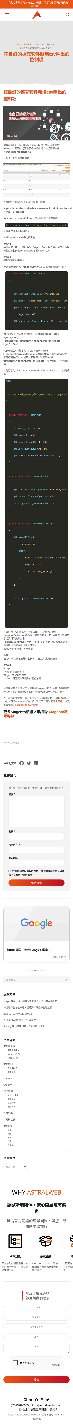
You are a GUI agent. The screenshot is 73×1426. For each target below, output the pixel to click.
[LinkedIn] (26, 1399)
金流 (10, 1130)
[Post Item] (36, 925)
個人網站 (13, 857)
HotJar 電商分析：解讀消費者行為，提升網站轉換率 (30, 1001)
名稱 (11, 831)
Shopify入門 (13, 1057)
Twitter (28, 763)
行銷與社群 (9, 1119)
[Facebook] (37, 1399)
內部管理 (12, 1145)
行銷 (10, 1141)
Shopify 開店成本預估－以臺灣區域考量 (23, 1026)
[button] (29, 970)
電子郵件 (14, 844)
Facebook (21, 763)
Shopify (7, 1084)
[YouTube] (31, 1399)
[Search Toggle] (68, 15)
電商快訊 (8, 1064)
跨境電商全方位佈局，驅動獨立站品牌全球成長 (27, 1007)
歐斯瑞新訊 (12, 1068)
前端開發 (12, 1099)
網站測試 (12, 1106)
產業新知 (12, 1072)
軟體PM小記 (13, 1095)
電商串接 (8, 1126)
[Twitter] (47, 1399)
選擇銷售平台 (14, 1050)
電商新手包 (9, 1046)
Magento (7, 743)
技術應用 (15, 743)
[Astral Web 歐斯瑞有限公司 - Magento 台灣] (36, 15)
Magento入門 (14, 1054)
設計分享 (8, 1113)
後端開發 (12, 1102)
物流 (10, 1133)
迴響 (11, 794)
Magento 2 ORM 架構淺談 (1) (26, 950)
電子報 (58, 701)
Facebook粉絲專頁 (25, 704)
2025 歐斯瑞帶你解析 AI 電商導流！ (22, 1019)
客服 (10, 1137)
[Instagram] (42, 1399)
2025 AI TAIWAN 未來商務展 (18, 1013)
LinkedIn (36, 763)
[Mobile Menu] (6, 15)
